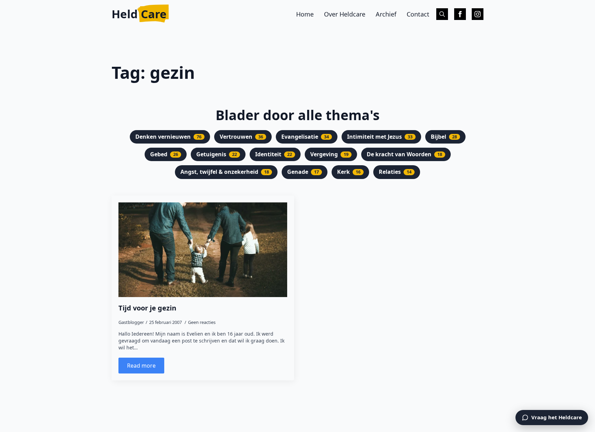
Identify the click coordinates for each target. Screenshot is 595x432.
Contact (418, 14)
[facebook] (460, 14)
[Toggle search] (442, 14)
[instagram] (477, 14)
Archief (386, 14)
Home (305, 14)
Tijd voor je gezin (147, 308)
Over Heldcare (344, 14)
